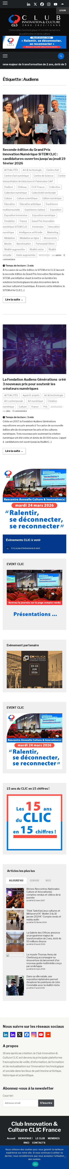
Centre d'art (52, 170)
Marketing (52, 232)
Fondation (9, 221)
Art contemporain (13, 401)
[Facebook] (42, 4)
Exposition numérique (43, 215)
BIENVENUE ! (25, 1138)
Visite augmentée (25, 255)
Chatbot (8, 187)
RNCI (26, 1142)
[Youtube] (55, 4)
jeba (8, 411)
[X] (35, 4)
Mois (48, 880)
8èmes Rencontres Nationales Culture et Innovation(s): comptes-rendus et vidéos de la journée (43, 893)
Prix (45, 406)
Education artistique (30, 204)
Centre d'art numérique (16, 175)
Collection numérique (15, 192)
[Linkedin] (12, 1034)
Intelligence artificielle (31, 232)
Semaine (34, 880)
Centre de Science (43, 175)
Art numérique (35, 401)
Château (22, 187)
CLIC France (38, 187)
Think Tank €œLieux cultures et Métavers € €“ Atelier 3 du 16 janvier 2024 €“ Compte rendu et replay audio (43, 915)
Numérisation (23, 243)
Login (62, 10)
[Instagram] (48, 4)
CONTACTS (38, 1142)
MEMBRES (54, 1138)
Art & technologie (32, 170)
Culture (8, 198)
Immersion (38, 226)
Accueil (11, 1138)
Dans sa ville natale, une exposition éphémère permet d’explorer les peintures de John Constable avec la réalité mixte (43, 981)
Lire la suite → (14, 299)
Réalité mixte (37, 249)
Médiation (9, 238)
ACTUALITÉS (11, 170)
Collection (54, 187)
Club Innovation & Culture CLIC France (34, 1126)
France (23, 221)
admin (58, 255)
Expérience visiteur (35, 209)
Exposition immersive (15, 215)
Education (9, 204)
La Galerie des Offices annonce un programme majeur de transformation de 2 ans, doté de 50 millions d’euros (43, 937)
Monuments (50, 238)
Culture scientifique (27, 198)
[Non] (65, 1157)
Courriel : (8, 1095)
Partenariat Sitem (45, 243)
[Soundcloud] (62, 4)
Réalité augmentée (14, 249)
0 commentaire (20, 411)
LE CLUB (40, 1138)
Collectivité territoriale (44, 192)
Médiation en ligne (29, 238)
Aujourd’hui (16, 880)
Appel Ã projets (31, 395)
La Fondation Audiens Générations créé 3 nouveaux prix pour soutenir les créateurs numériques (34, 384)
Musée (8, 243)
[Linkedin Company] (28, 4)
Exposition (55, 209)
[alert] (34, 548)
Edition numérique (52, 198)
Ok (35, 1164)
